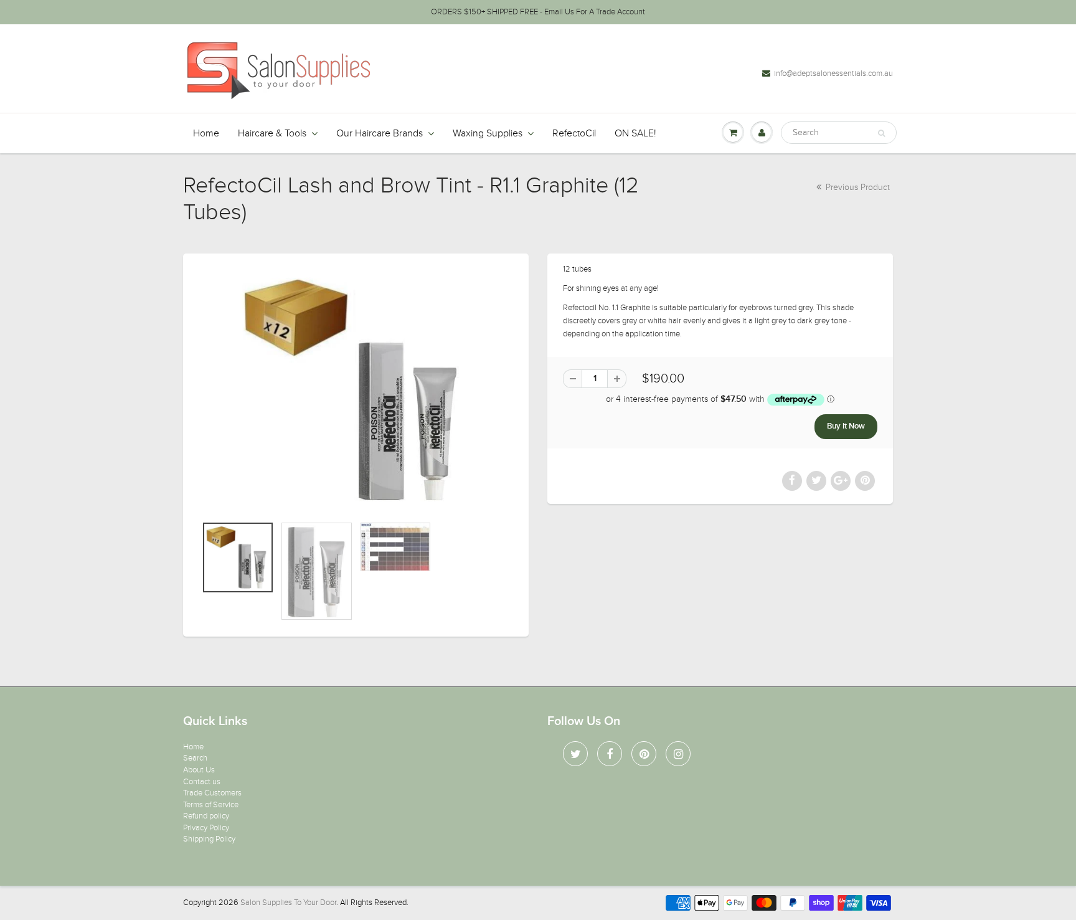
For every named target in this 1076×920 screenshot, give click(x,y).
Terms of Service (210, 805)
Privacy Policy (206, 828)
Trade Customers (212, 793)
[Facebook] (609, 753)
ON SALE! (635, 133)
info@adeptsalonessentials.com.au (833, 73)
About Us (199, 770)
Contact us (201, 782)
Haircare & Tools (272, 133)
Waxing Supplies (487, 133)
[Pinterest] (643, 753)
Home (206, 133)
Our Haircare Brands (379, 133)
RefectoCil (574, 133)
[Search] (881, 133)
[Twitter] (575, 753)
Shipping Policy (209, 839)
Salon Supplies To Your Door (288, 903)
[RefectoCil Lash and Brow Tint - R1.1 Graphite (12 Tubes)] (356, 390)
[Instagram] (678, 753)
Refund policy (206, 816)
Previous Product (856, 187)
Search (195, 758)
